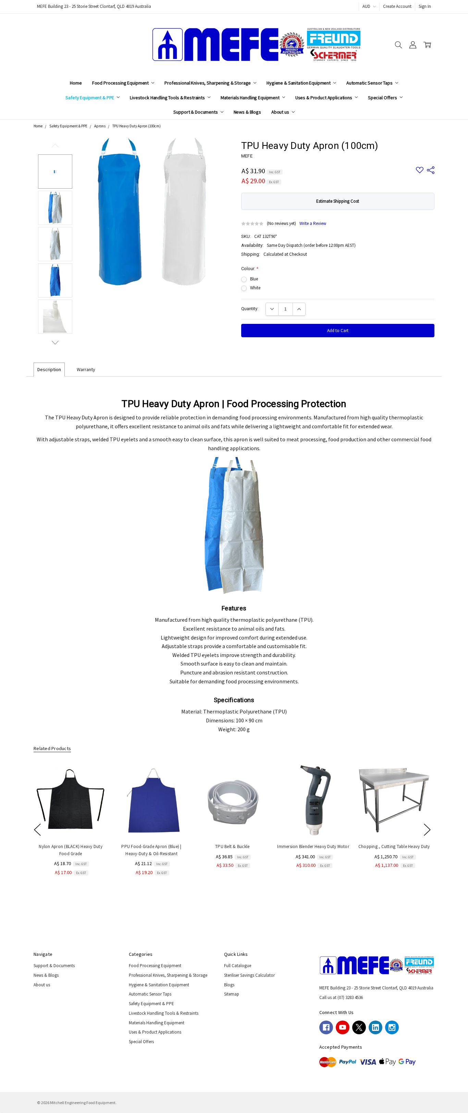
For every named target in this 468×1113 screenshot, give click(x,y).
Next (55, 343)
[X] (359, 1027)
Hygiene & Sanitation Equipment (299, 83)
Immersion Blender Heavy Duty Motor (313, 846)
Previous (55, 146)
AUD (366, 6)
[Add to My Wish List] (95, 785)
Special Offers (383, 97)
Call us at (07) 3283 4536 (341, 997)
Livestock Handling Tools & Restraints (168, 97)
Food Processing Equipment (121, 83)
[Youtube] (342, 1027)
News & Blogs (247, 112)
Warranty (86, 369)
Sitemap (231, 994)
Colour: (249, 268)
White (255, 288)
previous (37, 829)
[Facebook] (326, 1027)
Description (49, 369)
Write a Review (312, 223)
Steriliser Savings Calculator (249, 975)
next (427, 829)
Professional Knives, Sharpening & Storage (208, 83)
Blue (254, 279)
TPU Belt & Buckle (232, 846)
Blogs (229, 985)
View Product (394, 824)
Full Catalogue (237, 966)
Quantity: (249, 308)
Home (76, 83)
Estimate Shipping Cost (337, 201)
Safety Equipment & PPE (90, 97)
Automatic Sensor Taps (370, 83)
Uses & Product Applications (324, 97)
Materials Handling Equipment (251, 97)
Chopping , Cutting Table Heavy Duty (394, 846)
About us (280, 112)
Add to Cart (70, 824)
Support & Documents (196, 112)
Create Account (397, 6)
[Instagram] (392, 1027)
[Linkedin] (375, 1027)
